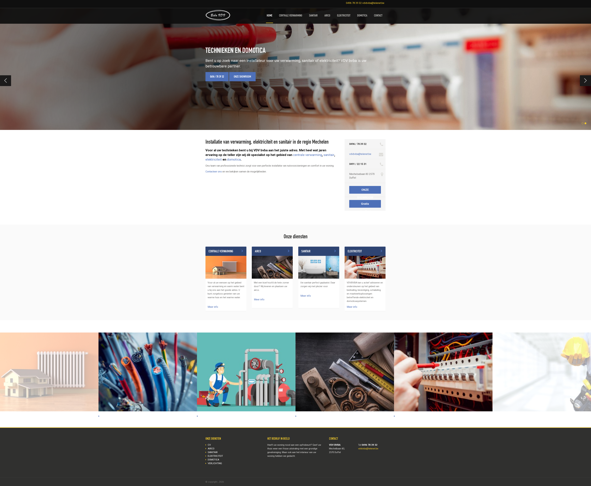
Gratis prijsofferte (365, 205)
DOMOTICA (362, 15)
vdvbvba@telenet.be (360, 154)
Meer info (213, 306)
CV (209, 445)
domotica (234, 159)
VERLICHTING (215, 463)
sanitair (329, 155)
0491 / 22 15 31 (357, 164)
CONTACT (378, 15)
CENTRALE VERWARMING (290, 15)
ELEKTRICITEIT (343, 15)
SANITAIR (313, 15)
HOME (269, 15)
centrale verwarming (307, 155)
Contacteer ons (213, 171)
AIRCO (327, 15)
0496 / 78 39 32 (217, 77)
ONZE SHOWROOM (242, 77)
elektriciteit (213, 159)
